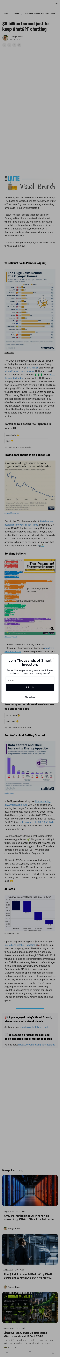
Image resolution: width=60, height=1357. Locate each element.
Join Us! (30, 687)
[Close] (54, 658)
